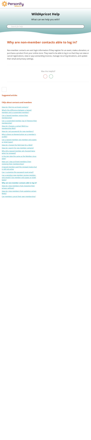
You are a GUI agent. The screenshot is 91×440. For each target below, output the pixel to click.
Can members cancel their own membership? (19, 196)
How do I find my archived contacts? (15, 107)
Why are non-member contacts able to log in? (19, 183)
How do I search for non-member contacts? (18, 148)
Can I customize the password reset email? (18, 172)
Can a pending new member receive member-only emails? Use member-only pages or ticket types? (19, 177)
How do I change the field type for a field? (17, 145)
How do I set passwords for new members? (18, 131)
